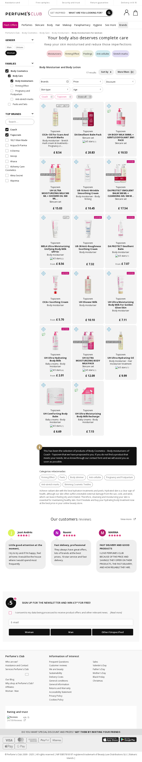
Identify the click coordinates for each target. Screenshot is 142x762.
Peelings (87, 53)
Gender (10, 40)
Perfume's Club (12, 32)
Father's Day (99, 669)
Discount (110, 81)
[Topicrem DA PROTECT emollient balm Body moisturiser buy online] (120, 257)
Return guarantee (99, 2)
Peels (62, 477)
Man (9, 47)
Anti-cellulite (102, 53)
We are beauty (56, 669)
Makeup (67, 25)
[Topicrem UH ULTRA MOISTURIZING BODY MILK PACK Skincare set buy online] (88, 369)
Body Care (45, 32)
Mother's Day (99, 673)
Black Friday (99, 676)
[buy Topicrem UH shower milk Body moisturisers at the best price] (88, 286)
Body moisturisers (60, 32)
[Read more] (116, 612)
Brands (123, 25)
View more (126, 519)
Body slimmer (77, 477)
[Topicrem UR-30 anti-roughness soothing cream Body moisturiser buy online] (88, 257)
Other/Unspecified (113, 632)
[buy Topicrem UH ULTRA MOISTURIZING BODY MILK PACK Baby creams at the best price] (88, 342)
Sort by (105, 71)
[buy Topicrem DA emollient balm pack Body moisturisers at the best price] (88, 119)
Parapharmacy (82, 25)
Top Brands (13, 114)
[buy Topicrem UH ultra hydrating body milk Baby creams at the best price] (55, 342)
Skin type (46, 89)
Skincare (39, 25)
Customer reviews (58, 665)
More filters (124, 71)
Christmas (98, 680)
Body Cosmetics (29, 32)
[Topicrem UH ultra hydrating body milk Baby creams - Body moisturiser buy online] (55, 369)
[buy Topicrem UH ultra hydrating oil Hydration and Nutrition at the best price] (120, 342)
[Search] (109, 13)
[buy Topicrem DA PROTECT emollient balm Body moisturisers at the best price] (120, 231)
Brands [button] (54, 81)
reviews (71, 519)
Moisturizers (54, 53)
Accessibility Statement (60, 692)
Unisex (19, 47)
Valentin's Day (99, 665)
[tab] (54, 82)
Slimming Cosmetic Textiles (77, 484)
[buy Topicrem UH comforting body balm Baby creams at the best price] (55, 398)
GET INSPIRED (57, 12)
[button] (27, 674)
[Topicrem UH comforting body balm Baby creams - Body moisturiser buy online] (55, 424)
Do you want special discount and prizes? (71, 731)
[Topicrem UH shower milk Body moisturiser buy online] (88, 313)
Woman (11, 52)
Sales (95, 661)
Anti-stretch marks (50, 484)
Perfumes (26, 25)
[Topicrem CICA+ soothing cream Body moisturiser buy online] (55, 313)
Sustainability (55, 673)
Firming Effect (72, 53)
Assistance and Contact (12, 4)
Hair (57, 25)
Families (10, 63)
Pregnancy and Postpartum (119, 477)
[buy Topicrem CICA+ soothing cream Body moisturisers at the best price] (55, 286)
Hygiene (97, 25)
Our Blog (9, 679)
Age (75, 89)
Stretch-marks (120, 53)
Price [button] (76, 81)
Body (50, 25)
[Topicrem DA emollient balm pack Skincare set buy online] (88, 145)
